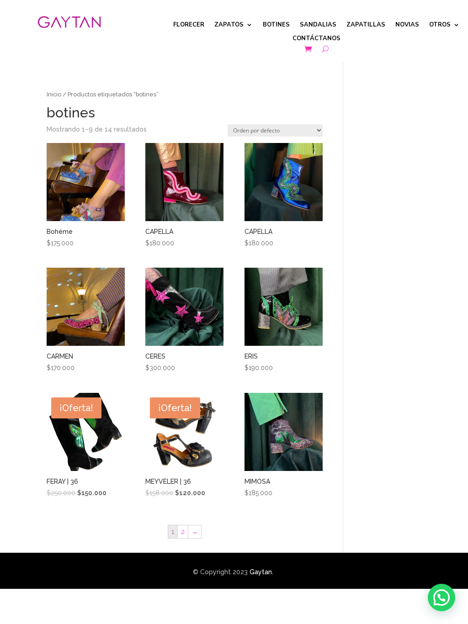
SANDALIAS (318, 25)
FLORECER (188, 25)
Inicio (54, 94)
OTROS (440, 25)
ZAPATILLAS (365, 25)
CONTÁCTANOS (316, 38)
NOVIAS (407, 25)
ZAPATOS (229, 25)
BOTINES (276, 25)
